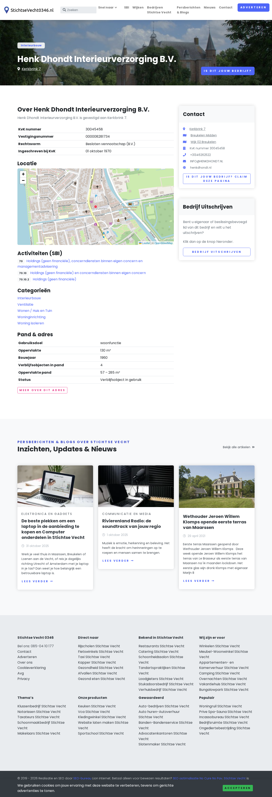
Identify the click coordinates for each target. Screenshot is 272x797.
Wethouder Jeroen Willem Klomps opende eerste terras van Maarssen (214, 521)
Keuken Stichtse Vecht (97, 706)
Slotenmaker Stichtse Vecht (162, 744)
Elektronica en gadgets (46, 514)
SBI (126, 7)
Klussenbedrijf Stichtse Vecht (41, 706)
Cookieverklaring (31, 667)
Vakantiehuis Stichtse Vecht (222, 684)
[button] (96, 207)
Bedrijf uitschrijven (217, 252)
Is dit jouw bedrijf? (228, 71)
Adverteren (253, 7)
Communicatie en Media (126, 514)
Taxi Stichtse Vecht (94, 656)
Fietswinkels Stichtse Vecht (100, 651)
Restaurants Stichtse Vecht (161, 646)
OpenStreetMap (163, 243)
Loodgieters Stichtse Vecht (161, 678)
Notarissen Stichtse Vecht (39, 711)
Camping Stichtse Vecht (219, 673)
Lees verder (35, 581)
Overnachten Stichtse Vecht (223, 678)
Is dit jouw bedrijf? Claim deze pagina (217, 179)
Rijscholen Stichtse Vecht (99, 646)
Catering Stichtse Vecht (159, 651)
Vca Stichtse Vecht (94, 711)
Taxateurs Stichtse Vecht (38, 717)
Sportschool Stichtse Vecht (101, 733)
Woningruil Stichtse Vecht (220, 706)
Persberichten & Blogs (188, 9)
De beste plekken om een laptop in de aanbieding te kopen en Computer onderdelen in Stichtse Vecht (53, 529)
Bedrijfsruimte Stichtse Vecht (223, 722)
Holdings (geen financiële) (54, 279)
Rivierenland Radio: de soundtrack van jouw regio (131, 523)
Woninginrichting (31, 317)
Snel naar (106, 7)
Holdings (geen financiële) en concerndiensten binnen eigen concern (88, 272)
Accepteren (238, 788)
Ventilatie (25, 304)
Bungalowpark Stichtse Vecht (224, 689)
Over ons (25, 662)
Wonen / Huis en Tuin (34, 310)
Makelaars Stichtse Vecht (38, 733)
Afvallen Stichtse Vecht (97, 673)
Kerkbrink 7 (31, 68)
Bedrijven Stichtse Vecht (159, 9)
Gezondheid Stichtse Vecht (100, 667)
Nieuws (209, 7)
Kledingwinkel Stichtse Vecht (102, 717)
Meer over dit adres (42, 390)
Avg (20, 673)
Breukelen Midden (204, 135)
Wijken (138, 7)
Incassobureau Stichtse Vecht (224, 717)
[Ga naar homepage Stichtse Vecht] (28, 10)
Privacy (23, 678)
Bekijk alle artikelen (236, 447)
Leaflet (146, 243)
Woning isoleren (30, 323)
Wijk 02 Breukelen (203, 142)
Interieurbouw (31, 45)
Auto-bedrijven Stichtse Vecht (164, 706)
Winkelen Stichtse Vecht (219, 646)
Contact (225, 7)
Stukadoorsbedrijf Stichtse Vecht (166, 684)
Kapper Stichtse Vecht (97, 662)
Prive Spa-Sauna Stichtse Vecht (225, 711)
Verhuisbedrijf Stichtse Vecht (163, 689)
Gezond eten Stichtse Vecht (101, 678)
